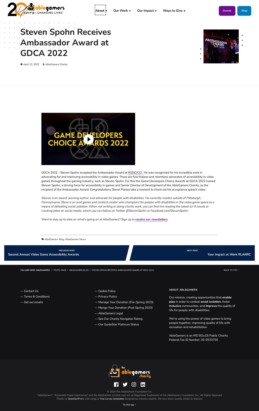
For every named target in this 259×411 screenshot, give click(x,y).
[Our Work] (130, 11)
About (99, 10)
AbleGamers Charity (56, 64)
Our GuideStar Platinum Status (118, 324)
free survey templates (112, 398)
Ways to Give (173, 10)
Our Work (120, 10)
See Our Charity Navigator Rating (120, 319)
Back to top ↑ (231, 270)
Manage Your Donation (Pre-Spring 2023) (125, 302)
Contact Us (31, 291)
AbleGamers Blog (54, 239)
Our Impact (145, 10)
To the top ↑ (129, 404)
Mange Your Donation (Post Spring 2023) (125, 308)
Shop (244, 10)
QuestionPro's (76, 398)
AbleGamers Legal (110, 313)
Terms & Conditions (37, 296)
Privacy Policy (107, 296)
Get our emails (33, 302)
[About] (106, 11)
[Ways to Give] (184, 11)
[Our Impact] (156, 11)
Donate (227, 10)
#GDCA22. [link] (135, 173)
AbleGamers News (75, 239)
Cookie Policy (107, 291)
